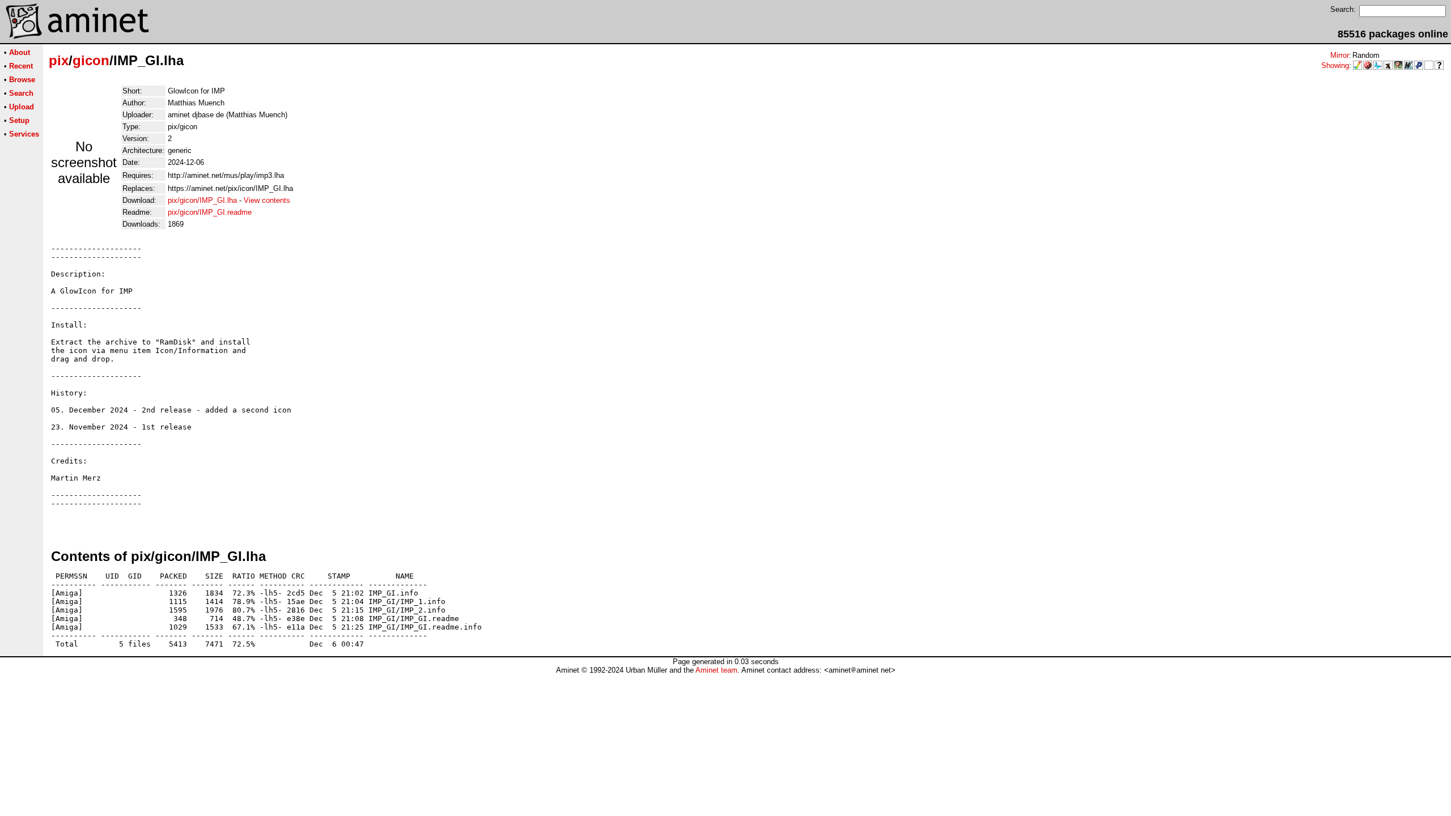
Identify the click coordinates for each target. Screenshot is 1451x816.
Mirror (1339, 55)
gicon (91, 60)
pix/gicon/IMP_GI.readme (210, 212)
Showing (1335, 65)
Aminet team (716, 670)
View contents (267, 200)
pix (59, 60)
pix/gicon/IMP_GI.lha (202, 200)
